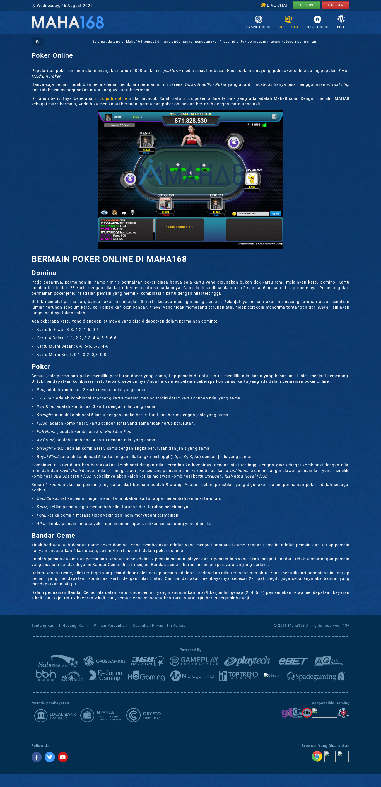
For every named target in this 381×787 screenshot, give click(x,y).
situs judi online (110, 98)
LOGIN (306, 5)
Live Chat (277, 5)
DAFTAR (336, 5)
